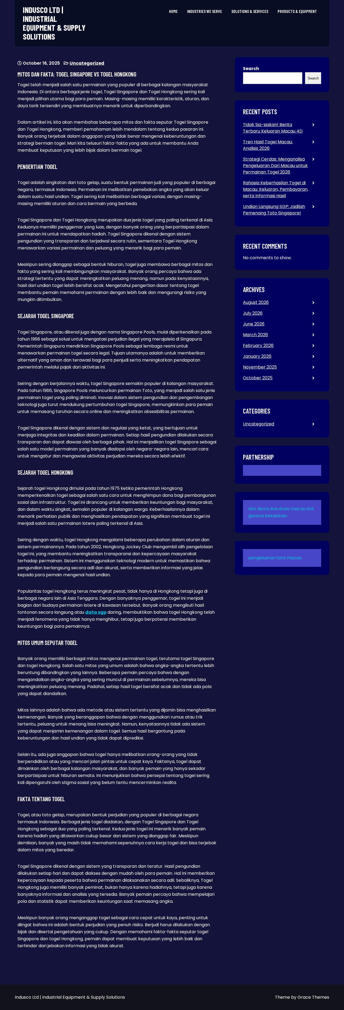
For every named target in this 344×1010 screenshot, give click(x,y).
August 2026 (256, 302)
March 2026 (255, 335)
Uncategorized (87, 63)
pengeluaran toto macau (275, 558)
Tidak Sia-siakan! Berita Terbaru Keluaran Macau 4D (273, 128)
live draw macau (288, 509)
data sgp (95, 612)
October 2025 (258, 378)
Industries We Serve (204, 11)
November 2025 (260, 367)
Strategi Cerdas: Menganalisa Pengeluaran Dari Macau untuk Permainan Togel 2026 (275, 165)
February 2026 (258, 345)
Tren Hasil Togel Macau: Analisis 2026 (268, 145)
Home (173, 11)
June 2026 (253, 324)
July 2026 (253, 313)
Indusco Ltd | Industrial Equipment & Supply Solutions (54, 23)
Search (251, 68)
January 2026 (257, 356)
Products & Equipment (297, 11)
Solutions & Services (249, 11)
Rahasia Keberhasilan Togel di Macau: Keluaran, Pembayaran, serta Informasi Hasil (275, 189)
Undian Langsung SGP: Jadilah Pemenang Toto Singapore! (274, 209)
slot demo (259, 509)
